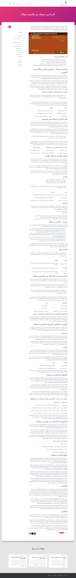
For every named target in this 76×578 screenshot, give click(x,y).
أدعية (21, 34)
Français (13, 3)
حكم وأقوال (20, 56)
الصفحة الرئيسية (30, 3)
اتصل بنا (22, 3)
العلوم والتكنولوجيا (19, 50)
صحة (21, 58)
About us (55, 575)
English (18, 3)
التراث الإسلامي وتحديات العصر (17, 42)
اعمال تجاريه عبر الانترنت (18, 38)
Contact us (50, 575)
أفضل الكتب (20, 36)
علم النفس (20, 60)
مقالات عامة (20, 66)
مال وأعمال (20, 64)
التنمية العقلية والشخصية (18, 46)
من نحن (25, 3)
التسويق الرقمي (19, 44)
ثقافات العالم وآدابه (19, 54)
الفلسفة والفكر (61, 532)
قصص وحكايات (19, 62)
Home (66, 575)
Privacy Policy (60, 575)
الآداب (21, 40)
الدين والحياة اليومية (19, 48)
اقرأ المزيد (35, 564)
